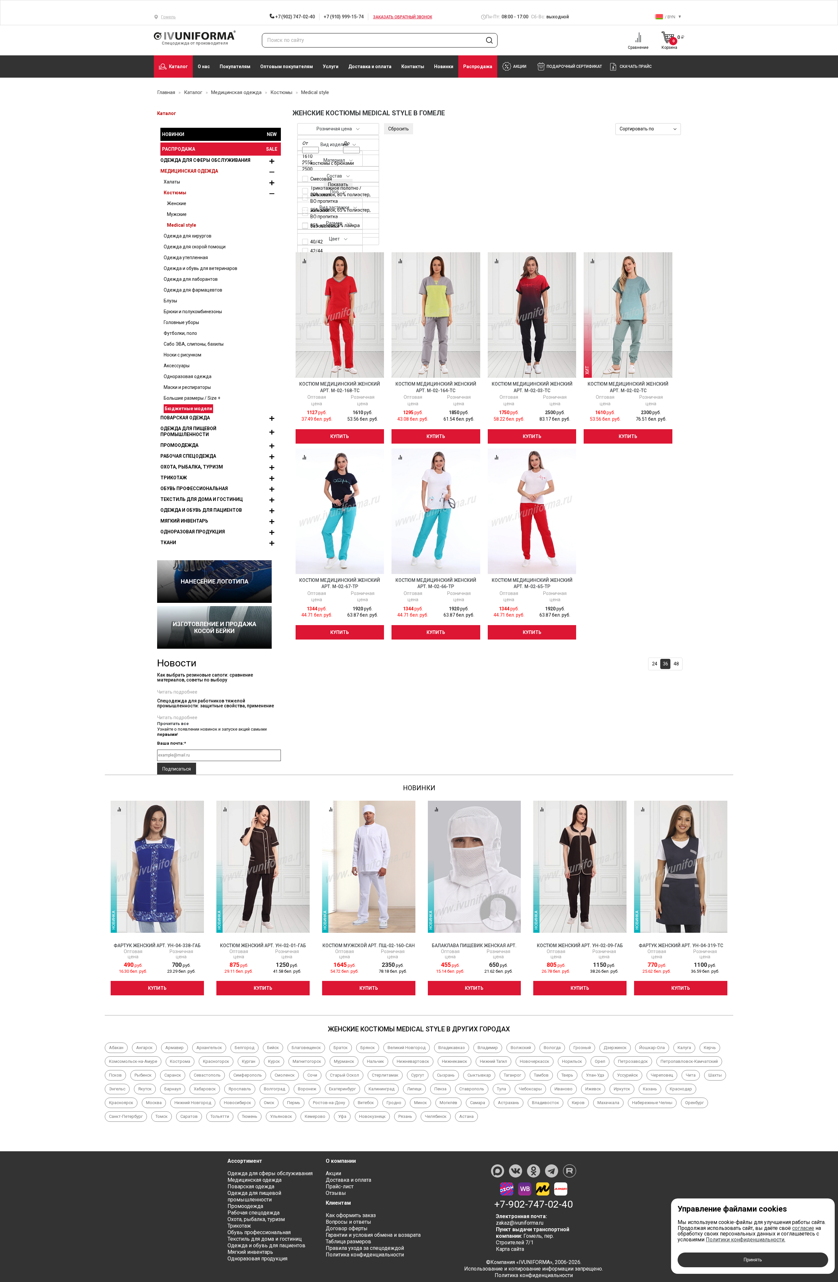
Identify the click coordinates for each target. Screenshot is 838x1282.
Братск (341, 1047)
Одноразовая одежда (187, 376)
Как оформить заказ (351, 1215)
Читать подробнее (177, 692)
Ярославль (239, 1088)
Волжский (521, 1047)
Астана (466, 1116)
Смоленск (285, 1075)
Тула (501, 1088)
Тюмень (249, 1116)
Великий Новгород (407, 1047)
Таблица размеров (348, 1241)
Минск (420, 1102)
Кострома (180, 1061)
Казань (650, 1088)
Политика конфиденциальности (365, 1255)
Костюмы (175, 192)
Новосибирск (237, 1102)
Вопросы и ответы (348, 1222)
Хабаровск (205, 1088)
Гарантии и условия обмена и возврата (373, 1235)
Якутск (145, 1088)
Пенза (440, 1088)
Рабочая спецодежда (188, 456)
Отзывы (336, 1193)
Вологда (552, 1047)
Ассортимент (245, 1161)
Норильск (572, 1061)
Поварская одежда (185, 417)
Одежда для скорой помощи (195, 246)
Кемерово (315, 1116)
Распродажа (477, 66)
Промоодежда (179, 445)
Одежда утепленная (186, 257)
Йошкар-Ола (652, 1047)
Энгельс (117, 1088)
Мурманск (344, 1061)
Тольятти (219, 1116)
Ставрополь (471, 1088)
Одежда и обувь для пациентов (201, 510)
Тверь (567, 1075)
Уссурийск (627, 1075)
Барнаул (172, 1088)
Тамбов (541, 1075)
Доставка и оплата (370, 66)
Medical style (181, 225)
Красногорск (216, 1061)
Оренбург (694, 1102)
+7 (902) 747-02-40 (294, 16)
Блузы (170, 300)
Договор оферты (347, 1228)
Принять (753, 1259)
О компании (341, 1161)
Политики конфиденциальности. (745, 1239)
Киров (578, 1102)
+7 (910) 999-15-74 (343, 16)
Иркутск (622, 1088)
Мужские (177, 214)
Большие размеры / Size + (192, 398)
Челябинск (435, 1116)
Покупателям (235, 66)
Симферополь (247, 1075)
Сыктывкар (479, 1075)
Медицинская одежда (189, 171)
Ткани (168, 542)
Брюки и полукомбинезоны (193, 311)
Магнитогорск (307, 1061)
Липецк (414, 1088)
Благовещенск (306, 1047)
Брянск (367, 1047)
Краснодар (681, 1088)
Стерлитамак (385, 1075)
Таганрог (512, 1075)
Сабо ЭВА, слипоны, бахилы (194, 344)
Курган (248, 1061)
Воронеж (307, 1088)
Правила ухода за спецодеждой (365, 1248)
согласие (803, 1228)
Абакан (116, 1047)
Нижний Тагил (493, 1061)
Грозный (582, 1047)
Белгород (244, 1047)
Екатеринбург (342, 1088)
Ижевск (593, 1088)
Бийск (273, 1047)
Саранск (172, 1075)
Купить (339, 436)
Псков (115, 1075)
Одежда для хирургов (187, 236)
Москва (154, 1102)
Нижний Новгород (192, 1102)
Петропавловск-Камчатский (689, 1061)
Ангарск (144, 1047)
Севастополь (207, 1075)
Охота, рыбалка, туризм (191, 466)
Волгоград (274, 1088)
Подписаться (176, 769)
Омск (269, 1102)
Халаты (172, 181)
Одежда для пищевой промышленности (188, 431)
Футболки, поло (180, 333)
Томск (161, 1116)
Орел (600, 1061)
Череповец (662, 1075)
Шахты (715, 1075)
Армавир (174, 1047)
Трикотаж (173, 477)
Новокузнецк (372, 1116)
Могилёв (448, 1102)
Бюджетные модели (188, 408)
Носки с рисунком (182, 354)
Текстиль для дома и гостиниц (201, 499)
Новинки (443, 66)
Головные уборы (181, 322)
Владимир (488, 1047)
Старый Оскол (344, 1075)
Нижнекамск (454, 1061)
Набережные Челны (652, 1102)
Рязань (405, 1116)
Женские (176, 203)
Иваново (564, 1088)
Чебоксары (530, 1088)
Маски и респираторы (187, 387)
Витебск (366, 1102)
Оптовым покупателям (286, 66)
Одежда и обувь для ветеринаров (200, 268)
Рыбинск (143, 1075)
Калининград (381, 1088)
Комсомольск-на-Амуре (133, 1061)
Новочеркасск (534, 1061)
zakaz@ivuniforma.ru (519, 1223)
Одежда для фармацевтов (193, 290)
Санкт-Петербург (126, 1116)
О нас (204, 66)
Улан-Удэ (595, 1075)
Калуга (684, 1047)
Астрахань (508, 1102)
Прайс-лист (340, 1186)
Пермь (293, 1102)
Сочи (312, 1075)
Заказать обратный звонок (402, 17)
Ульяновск (281, 1116)
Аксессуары (177, 365)
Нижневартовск (413, 1061)
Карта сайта (510, 1249)
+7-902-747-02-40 (533, 1204)
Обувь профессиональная (194, 488)
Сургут (417, 1075)
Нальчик (375, 1061)
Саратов (189, 1116)
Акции (333, 1173)
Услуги (330, 66)
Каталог (178, 66)
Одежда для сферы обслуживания (205, 160)
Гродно (394, 1102)
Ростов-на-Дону (329, 1102)
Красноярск (121, 1102)
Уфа (342, 1116)
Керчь (710, 1047)
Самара (477, 1102)
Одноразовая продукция (192, 531)
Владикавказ (451, 1047)
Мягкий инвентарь (184, 521)
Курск (274, 1061)
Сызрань (446, 1075)
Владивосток (545, 1102)
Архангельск (209, 1047)
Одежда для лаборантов (191, 279)
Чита (691, 1075)
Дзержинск (615, 1047)
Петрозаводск (633, 1061)
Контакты (412, 66)
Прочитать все (173, 723)
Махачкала (608, 1102)
